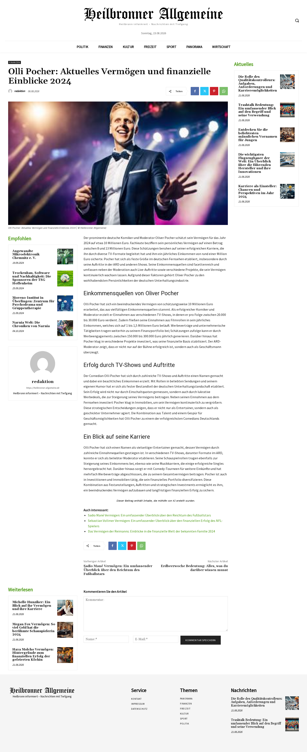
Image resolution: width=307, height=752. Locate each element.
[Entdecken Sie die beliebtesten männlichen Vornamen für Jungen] (287, 134)
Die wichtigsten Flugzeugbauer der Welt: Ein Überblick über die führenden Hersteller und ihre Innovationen (254, 163)
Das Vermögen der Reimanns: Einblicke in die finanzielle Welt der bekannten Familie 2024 (151, 531)
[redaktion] (11, 91)
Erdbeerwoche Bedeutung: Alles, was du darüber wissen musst (194, 568)
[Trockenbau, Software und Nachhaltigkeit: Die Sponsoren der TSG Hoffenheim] (65, 278)
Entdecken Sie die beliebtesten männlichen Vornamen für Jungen (257, 135)
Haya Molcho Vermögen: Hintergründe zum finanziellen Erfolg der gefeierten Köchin (33, 655)
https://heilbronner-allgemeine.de (42, 387)
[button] (297, 20)
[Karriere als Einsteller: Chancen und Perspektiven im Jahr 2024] (287, 191)
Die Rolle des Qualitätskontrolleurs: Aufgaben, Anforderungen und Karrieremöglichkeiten (256, 702)
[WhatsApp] (223, 91)
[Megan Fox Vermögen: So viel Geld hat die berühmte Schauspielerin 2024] (65, 630)
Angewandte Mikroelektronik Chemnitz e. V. (25, 254)
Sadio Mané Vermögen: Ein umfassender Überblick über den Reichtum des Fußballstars (149, 515)
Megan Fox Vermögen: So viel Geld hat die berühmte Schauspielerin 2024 (33, 629)
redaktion (19, 91)
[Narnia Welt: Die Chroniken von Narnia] (65, 328)
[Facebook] (195, 91)
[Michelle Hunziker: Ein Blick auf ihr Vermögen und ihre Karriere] (65, 608)
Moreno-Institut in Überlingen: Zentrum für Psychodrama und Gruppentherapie (33, 303)
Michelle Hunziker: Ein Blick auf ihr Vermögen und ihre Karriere (31, 605)
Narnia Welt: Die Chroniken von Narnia (31, 324)
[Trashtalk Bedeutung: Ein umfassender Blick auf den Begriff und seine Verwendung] (287, 110)
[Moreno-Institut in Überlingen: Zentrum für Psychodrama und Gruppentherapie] (65, 303)
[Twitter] (204, 91)
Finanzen (14, 62)
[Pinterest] (214, 91)
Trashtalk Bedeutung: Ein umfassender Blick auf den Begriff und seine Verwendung (257, 110)
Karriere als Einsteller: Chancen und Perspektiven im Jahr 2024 (257, 191)
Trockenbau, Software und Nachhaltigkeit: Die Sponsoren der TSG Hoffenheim (31, 278)
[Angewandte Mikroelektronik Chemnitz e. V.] (65, 257)
